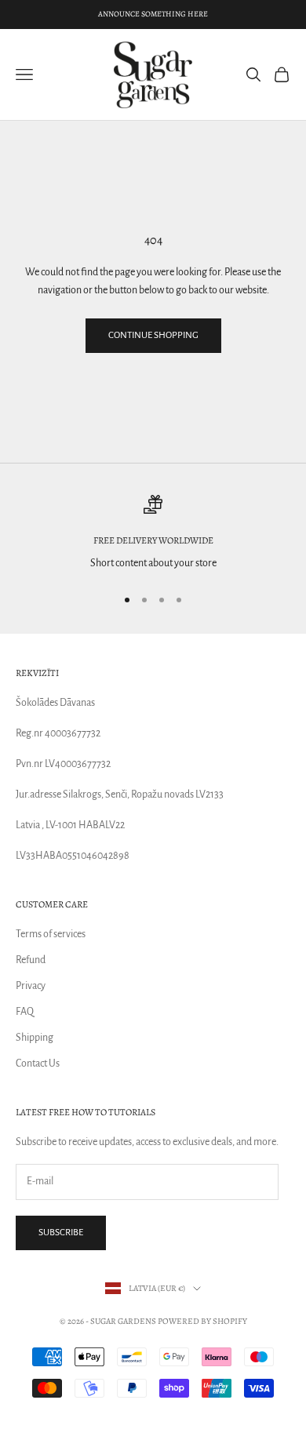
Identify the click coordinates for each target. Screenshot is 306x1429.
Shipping (34, 1037)
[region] (153, 534)
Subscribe (60, 1232)
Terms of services (51, 934)
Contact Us (38, 1063)
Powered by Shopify (202, 1321)
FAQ (25, 1011)
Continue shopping (153, 335)
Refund (31, 959)
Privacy (31, 985)
